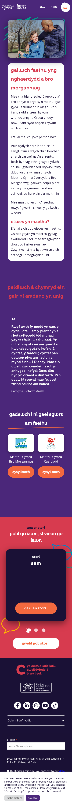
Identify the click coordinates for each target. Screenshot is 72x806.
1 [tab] (28, 630)
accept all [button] (33, 797)
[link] (42, 7)
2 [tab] (36, 630)
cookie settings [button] (14, 797)
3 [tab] (44, 630)
